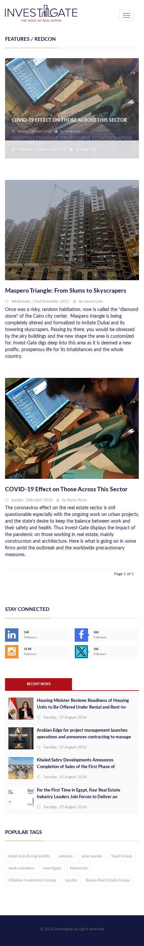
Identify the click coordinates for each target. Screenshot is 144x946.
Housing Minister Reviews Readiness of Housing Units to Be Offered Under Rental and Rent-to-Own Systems (83, 707)
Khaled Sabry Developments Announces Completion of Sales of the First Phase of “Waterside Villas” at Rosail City (76, 767)
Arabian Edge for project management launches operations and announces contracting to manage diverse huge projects (84, 737)
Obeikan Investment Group (32, 880)
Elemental (78, 868)
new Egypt (52, 868)
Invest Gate (88, 149)
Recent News (39, 684)
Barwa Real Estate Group (108, 880)
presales (66, 856)
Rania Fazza (77, 500)
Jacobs (71, 880)
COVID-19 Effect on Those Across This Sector (66, 490)
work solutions (21, 868)
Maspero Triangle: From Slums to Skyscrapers (72, 138)
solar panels (91, 856)
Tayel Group (121, 856)
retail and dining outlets (29, 856)
